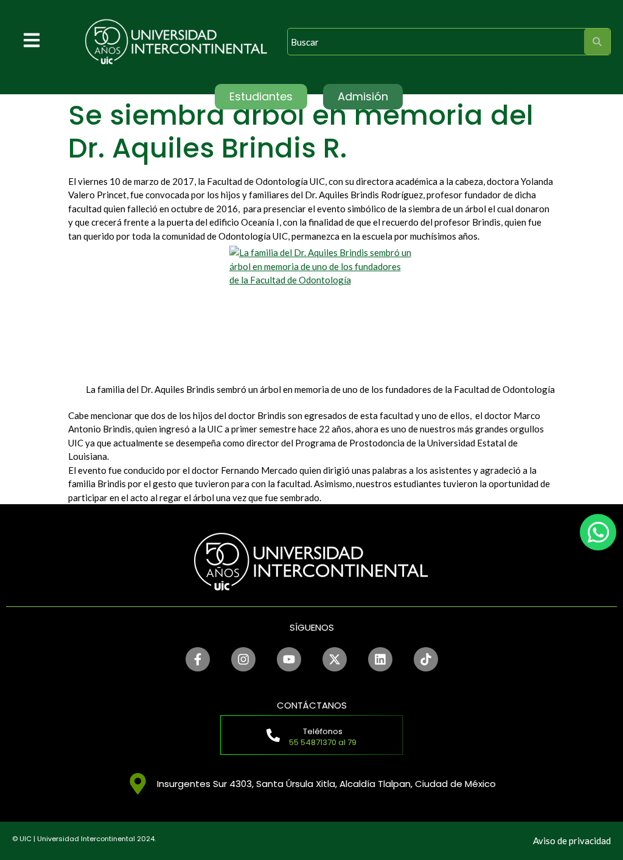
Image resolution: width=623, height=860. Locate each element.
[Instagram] (243, 659)
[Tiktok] (426, 659)
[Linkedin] (380, 659)
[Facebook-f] (198, 659)
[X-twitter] (334, 659)
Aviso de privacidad (572, 840)
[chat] (598, 532)
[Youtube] (289, 659)
